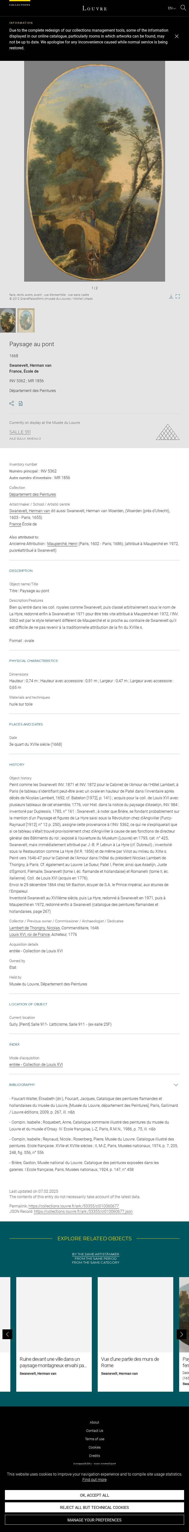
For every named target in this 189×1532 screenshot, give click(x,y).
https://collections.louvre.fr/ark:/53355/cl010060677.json (83, 1211)
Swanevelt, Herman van (30, 365)
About (94, 1422)
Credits (94, 1456)
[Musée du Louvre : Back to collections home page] (94, 8)
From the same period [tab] (96, 1258)
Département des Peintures (32, 494)
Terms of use (94, 1439)
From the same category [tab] (96, 1262)
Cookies (95, 1447)
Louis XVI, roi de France (29, 934)
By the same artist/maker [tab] (95, 1254)
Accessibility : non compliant (94, 1464)
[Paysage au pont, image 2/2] (25, 320)
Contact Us (94, 1431)
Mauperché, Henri (62, 543)
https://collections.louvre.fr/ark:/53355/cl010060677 (74, 1206)
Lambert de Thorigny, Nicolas (34, 928)
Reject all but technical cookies (94, 1507)
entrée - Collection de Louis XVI (36, 1064)
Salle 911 (20, 432)
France (15, 371)
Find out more (94, 1479)
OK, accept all (94, 1495)
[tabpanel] (94, 1334)
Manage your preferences (94, 1520)
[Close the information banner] (177, 36)
